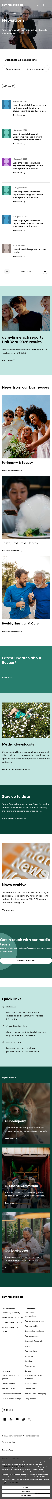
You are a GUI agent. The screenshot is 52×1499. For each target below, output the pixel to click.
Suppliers (29, 1361)
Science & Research (33, 1341)
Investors (11, 1006)
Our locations (31, 1351)
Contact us (30, 1366)
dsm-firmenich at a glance (10, 1377)
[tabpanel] (26, 175)
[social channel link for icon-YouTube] (17, 1419)
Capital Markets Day (16, 1026)
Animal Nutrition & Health (10, 1329)
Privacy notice (8, 1442)
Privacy (28, 1477)
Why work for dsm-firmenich (33, 1377)
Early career (30, 1398)
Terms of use (7, 1450)
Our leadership (31, 1326)
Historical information (11, 1393)
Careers (28, 1371)
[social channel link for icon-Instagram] (23, 1419)
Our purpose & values (34, 1321)
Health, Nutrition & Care (12, 1323)
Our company (11, 13)
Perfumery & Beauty (11, 1313)
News (27, 1346)
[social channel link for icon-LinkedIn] (5, 1419)
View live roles (31, 1383)
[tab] (13, 69)
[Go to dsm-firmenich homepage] (12, 4)
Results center (8, 1383)
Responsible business (34, 1331)
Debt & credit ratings (11, 1398)
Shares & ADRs (8, 1388)
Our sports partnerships (30, 1314)
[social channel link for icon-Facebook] (11, 1419)
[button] (42, 5)
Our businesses (8, 1308)
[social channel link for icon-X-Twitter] (29, 1419)
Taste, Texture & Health (12, 1318)
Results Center (13, 1042)
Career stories (31, 1388)
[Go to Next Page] (45, 271)
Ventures (29, 1356)
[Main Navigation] (48, 5)
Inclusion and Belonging (35, 1393)
